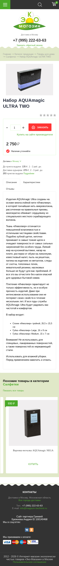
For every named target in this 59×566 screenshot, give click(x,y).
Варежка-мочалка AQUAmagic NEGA (31, 450)
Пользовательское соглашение (29, 562)
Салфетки (11, 57)
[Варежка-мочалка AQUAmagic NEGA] (31, 423)
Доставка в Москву (29, 35)
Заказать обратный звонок (30, 45)
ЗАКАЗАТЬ (42, 127)
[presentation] (11, 182)
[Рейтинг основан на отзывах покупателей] (47, 115)
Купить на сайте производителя (35, 134)
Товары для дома (45, 54)
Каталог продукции (24, 54)
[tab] (11, 182)
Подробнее (28, 173)
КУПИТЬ (31, 464)
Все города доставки (30, 500)
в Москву (15, 161)
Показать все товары (13, 390)
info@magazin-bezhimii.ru (33, 508)
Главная (7, 54)
